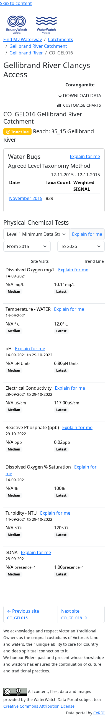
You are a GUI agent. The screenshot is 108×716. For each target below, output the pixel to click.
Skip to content (16, 3)
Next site (74, 614)
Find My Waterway (22, 39)
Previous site (23, 614)
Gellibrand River (26, 53)
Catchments (60, 39)
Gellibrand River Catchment (38, 46)
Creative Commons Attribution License (38, 706)
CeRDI (99, 712)
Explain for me (85, 156)
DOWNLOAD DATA (81, 95)
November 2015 (25, 198)
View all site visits (82, 596)
